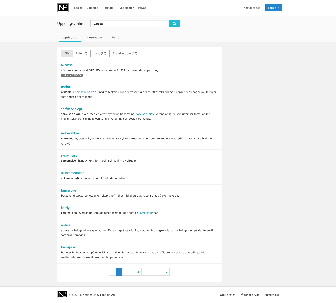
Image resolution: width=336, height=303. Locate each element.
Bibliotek (92, 7)
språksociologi (71, 109)
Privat (142, 7)
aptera (66, 225)
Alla (66, 53)
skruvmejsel (69, 155)
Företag (108, 7)
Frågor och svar (249, 294)
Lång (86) (100, 53)
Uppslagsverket (71, 23)
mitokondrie (70, 133)
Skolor (78, 7)
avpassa (66, 65)
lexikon (85, 92)
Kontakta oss (252, 7)
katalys (66, 208)
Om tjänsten (227, 294)
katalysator (146, 212)
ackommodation (72, 173)
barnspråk (68, 247)
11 (159, 271)
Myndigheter (125, 7)
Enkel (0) (81, 53)
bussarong (68, 190)
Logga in (273, 7)
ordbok (66, 87)
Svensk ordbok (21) (125, 53)
